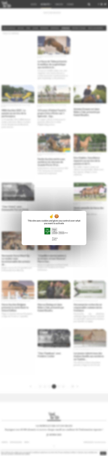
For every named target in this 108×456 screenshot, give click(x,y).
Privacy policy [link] (54, 239)
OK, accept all (47, 231)
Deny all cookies (54, 231)
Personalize (61, 233)
